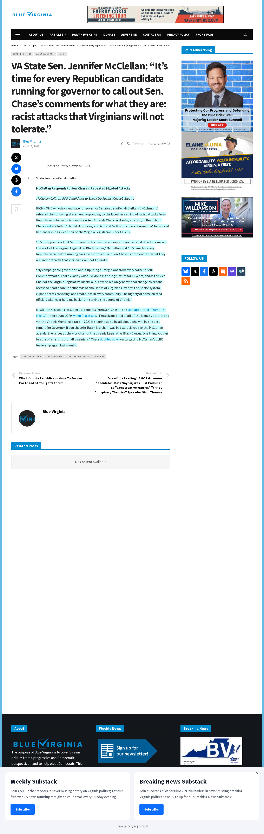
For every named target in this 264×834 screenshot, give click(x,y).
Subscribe (22, 809)
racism (99, 356)
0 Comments (154, 144)
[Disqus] (90, 534)
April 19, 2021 (31, 146)
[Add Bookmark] (16, 209)
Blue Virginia (32, 141)
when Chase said (84, 315)
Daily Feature (54, 356)
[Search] (245, 35)
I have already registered (132, 826)
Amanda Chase (45, 54)
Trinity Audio (68, 165)
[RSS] (186, 281)
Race (62, 54)
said (48, 226)
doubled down (110, 339)
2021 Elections (22, 54)
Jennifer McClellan (79, 356)
